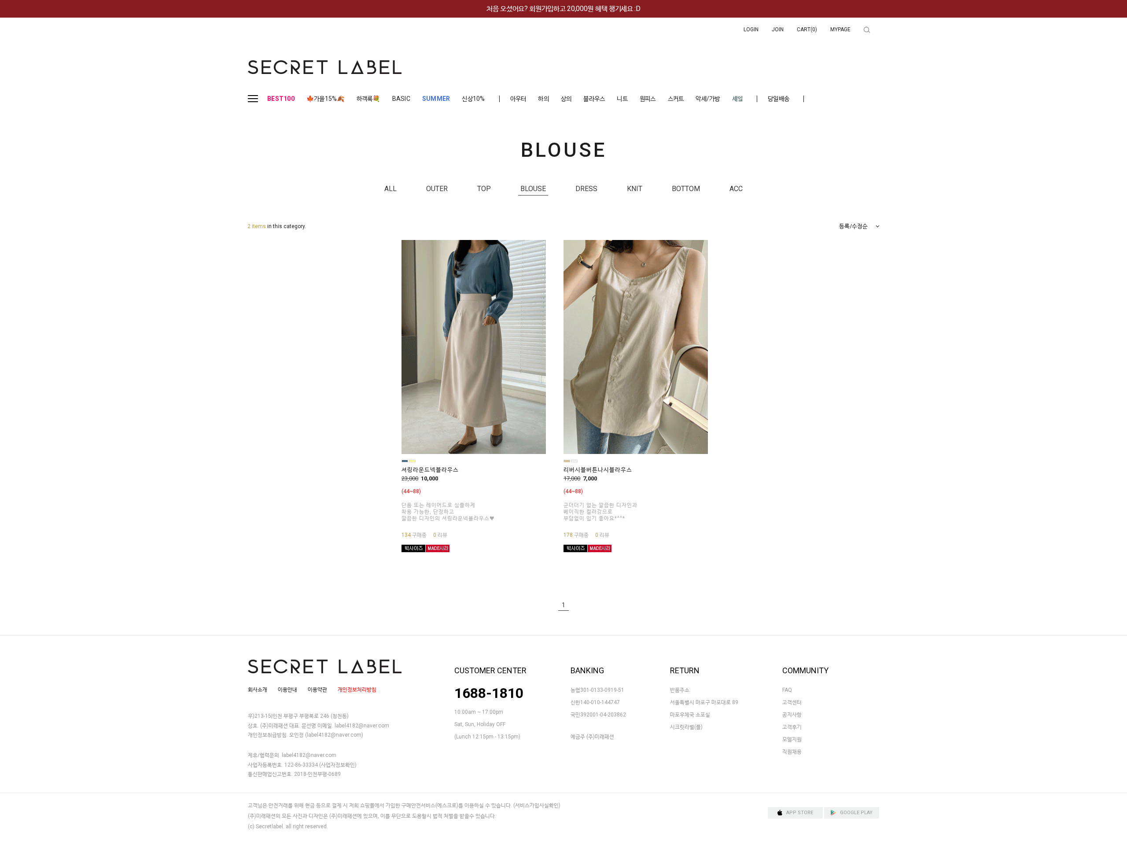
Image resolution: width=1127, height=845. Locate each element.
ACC (736, 188)
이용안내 (287, 689)
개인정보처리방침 (357, 689)
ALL (390, 188)
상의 (566, 98)
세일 (737, 98)
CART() (807, 29)
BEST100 (281, 98)
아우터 (518, 98)
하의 (543, 98)
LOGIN (751, 29)
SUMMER (436, 98)
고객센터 (792, 702)
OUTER (437, 188)
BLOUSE (533, 188)
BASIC (401, 98)
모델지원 (792, 739)
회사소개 (257, 689)
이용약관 (317, 689)
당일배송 (778, 98)
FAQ (787, 690)
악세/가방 (708, 98)
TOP (484, 188)
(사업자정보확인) (338, 765)
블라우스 (594, 98)
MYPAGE (840, 29)
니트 (622, 98)
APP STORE (799, 812)
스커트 (676, 98)
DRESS (586, 188)
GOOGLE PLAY (856, 812)
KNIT (634, 188)
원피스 (648, 98)
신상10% (473, 98)
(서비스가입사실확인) (536, 805)
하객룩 (368, 98)
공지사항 (792, 715)
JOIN (778, 29)
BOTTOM (686, 188)
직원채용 (792, 752)
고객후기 (792, 727)
